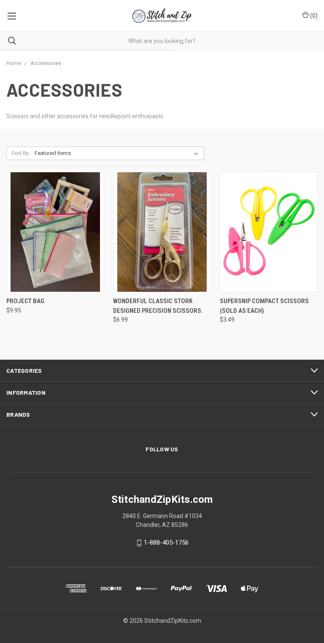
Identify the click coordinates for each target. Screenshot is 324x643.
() (313, 15)
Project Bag (25, 301)
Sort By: (20, 153)
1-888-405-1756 (166, 543)
